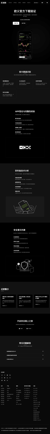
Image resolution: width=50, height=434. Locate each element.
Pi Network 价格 (36, 406)
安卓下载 (23, 23)
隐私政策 (2, 396)
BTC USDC (35, 388)
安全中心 (28, 2)
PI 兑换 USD (26, 398)
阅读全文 (4, 305)
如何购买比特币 (36, 414)
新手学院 (8, 396)
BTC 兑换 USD (27, 388)
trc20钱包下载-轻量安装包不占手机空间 (10, 428)
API (16, 388)
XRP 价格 (35, 410)
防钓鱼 (19, 2)
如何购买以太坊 (36, 416)
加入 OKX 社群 (18, 404)
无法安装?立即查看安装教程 (25, 19)
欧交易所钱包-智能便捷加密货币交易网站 (40, 428)
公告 (17, 402)
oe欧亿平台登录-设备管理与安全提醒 (35, 430)
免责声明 (2, 398)
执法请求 (2, 402)
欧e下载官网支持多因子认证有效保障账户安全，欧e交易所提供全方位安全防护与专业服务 (15, 430)
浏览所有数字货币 (10, 394)
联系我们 (2, 392)
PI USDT (34, 396)
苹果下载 (16, 23)
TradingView (9, 398)
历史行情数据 (18, 390)
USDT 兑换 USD (27, 392)
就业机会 (2, 390)
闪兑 (8, 390)
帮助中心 (17, 398)
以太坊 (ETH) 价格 (36, 404)
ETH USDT (35, 394)
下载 (47, 2)
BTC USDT (35, 392)
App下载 (2, 404)
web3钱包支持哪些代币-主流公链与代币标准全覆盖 (25, 428)
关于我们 (2, 388)
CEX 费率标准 (18, 392)
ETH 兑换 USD (27, 390)
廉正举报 (2, 400)
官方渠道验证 (18, 400)
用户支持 (17, 396)
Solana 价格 (35, 408)
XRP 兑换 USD (26, 396)
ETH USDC (35, 390)
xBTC (8, 400)
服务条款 (2, 394)
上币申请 (17, 394)
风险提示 (24, 2)
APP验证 (15, 2)
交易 (8, 392)
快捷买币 (8, 388)
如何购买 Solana (36, 418)
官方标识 (10, 2)
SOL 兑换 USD (27, 394)
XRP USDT (35, 400)
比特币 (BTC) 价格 (36, 402)
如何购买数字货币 (36, 412)
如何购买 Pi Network (37, 420)
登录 (42, 2)
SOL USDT (35, 398)
